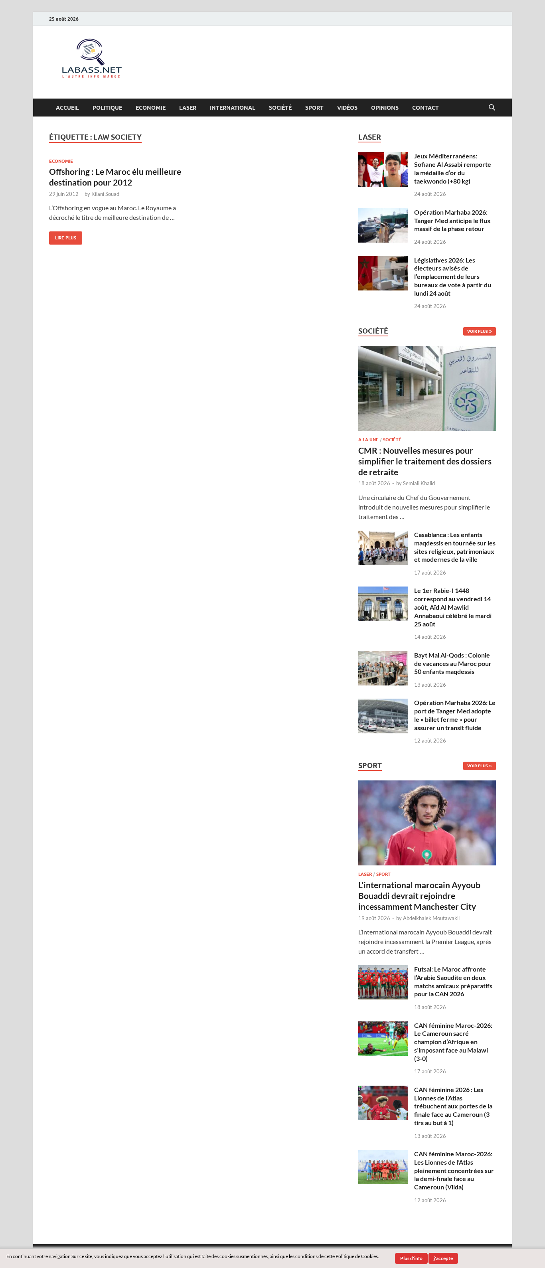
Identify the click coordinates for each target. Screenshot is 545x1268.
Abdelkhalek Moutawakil (431, 918)
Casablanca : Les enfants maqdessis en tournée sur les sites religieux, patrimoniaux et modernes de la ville (455, 547)
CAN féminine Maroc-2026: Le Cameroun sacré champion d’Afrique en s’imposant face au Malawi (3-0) (453, 1041)
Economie (151, 108)
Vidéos (347, 108)
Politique (107, 108)
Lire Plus (62, 236)
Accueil (67, 108)
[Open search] (492, 108)
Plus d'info (411, 1258)
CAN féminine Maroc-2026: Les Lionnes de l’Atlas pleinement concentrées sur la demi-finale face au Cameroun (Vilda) (454, 1170)
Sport (314, 108)
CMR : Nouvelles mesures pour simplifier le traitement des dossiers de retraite (425, 461)
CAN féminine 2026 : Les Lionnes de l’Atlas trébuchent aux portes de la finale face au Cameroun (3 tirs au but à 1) (453, 1106)
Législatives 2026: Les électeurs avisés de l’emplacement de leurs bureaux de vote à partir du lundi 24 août (452, 276)
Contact (425, 108)
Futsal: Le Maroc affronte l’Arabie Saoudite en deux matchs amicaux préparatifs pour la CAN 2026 (453, 981)
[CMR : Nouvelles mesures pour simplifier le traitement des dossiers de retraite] (427, 350)
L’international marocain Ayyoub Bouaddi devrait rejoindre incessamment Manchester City (419, 896)
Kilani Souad (105, 194)
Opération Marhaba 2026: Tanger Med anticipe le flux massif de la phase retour (452, 220)
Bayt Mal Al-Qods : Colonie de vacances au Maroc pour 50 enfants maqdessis (453, 663)
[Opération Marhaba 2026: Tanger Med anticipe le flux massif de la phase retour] (383, 213)
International (232, 108)
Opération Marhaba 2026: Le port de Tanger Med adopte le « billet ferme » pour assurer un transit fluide (455, 715)
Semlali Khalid (419, 483)
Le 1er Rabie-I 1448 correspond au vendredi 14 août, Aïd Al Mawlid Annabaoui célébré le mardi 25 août (453, 607)
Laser (187, 108)
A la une (368, 439)
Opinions (385, 108)
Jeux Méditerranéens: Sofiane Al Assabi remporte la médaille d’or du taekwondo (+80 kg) (452, 168)
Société (280, 108)
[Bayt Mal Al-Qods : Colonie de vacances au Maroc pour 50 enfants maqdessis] (383, 656)
